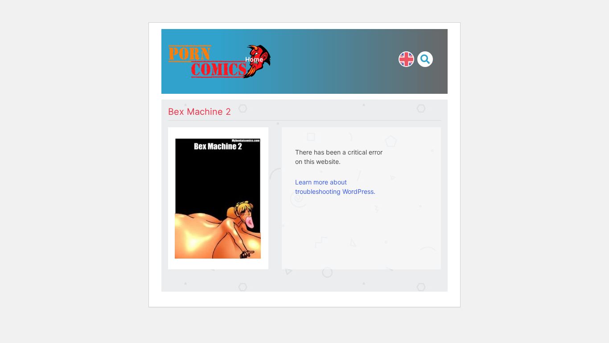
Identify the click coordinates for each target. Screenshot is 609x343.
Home (254, 59)
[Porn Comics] (220, 60)
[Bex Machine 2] (218, 197)
